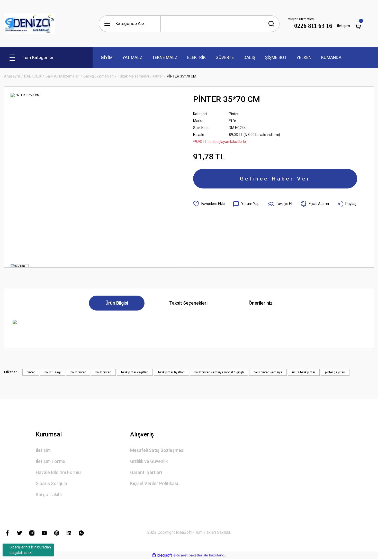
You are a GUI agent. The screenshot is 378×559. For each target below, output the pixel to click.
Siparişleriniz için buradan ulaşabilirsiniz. (30, 550)
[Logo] (29, 23)
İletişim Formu (50, 461)
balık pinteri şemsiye (268, 372)
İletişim (343, 25)
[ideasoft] (162, 555)
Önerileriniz (261, 303)
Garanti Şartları (146, 472)
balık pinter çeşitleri (134, 372)
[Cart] (358, 26)
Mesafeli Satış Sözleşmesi (157, 450)
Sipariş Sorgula (51, 483)
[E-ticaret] (188, 555)
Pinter (234, 114)
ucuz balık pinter (303, 372)
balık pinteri (103, 372)
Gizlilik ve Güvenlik (149, 461)
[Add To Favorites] (209, 204)
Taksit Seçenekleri (188, 303)
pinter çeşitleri (335, 372)
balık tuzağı (52, 372)
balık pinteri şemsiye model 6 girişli (219, 372)
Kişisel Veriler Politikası (154, 483)
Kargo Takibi (49, 494)
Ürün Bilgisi (116, 303)
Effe (232, 121)
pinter (31, 372)
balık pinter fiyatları (171, 372)
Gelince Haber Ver (275, 179)
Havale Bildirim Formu (58, 472)
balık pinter (78, 372)
